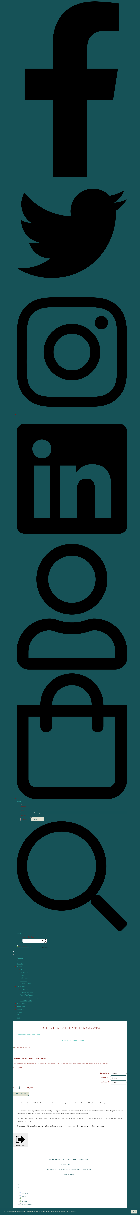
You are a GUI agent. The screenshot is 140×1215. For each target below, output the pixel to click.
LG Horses (20, 964)
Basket (25, 819)
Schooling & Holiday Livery (29, 998)
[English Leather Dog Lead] (16, 1053)
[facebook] (72, 177)
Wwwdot (72, 1174)
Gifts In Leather (25, 978)
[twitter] (72, 288)
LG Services (24, 989)
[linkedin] (72, 541)
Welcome (20, 958)
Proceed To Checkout (76, 1040)
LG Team (19, 961)
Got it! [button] (134, 1211)
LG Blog (19, 1012)
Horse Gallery (21, 1003)
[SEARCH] (44, 941)
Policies (19, 1015)
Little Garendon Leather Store (26, 1034)
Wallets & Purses (25, 984)
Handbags (23, 981)
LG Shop (19, 966)
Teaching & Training (26, 992)
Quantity (16, 1088)
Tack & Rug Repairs (26, 995)
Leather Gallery (21, 1006)
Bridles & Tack (25, 972)
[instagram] (72, 414)
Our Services (21, 986)
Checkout (37, 819)
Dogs (22, 975)
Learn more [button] (72, 1211)
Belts (22, 969)
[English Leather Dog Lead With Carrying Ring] (23, 1053)
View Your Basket (62, 1040)
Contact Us (20, 1009)
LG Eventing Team (26, 1001)
